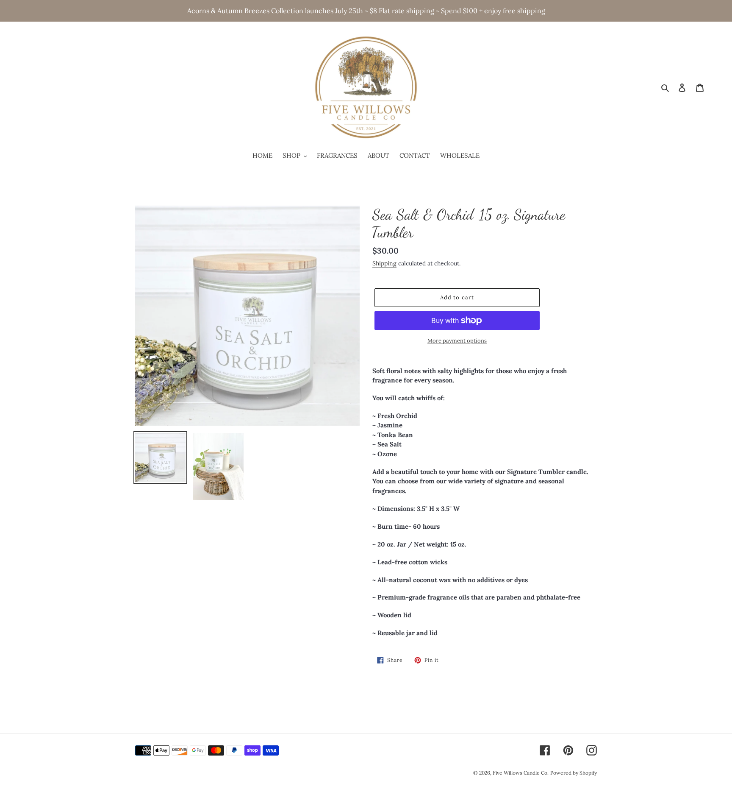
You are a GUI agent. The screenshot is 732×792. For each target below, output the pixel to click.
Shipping (384, 263)
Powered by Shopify (573, 773)
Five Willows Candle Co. (521, 773)
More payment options (457, 340)
